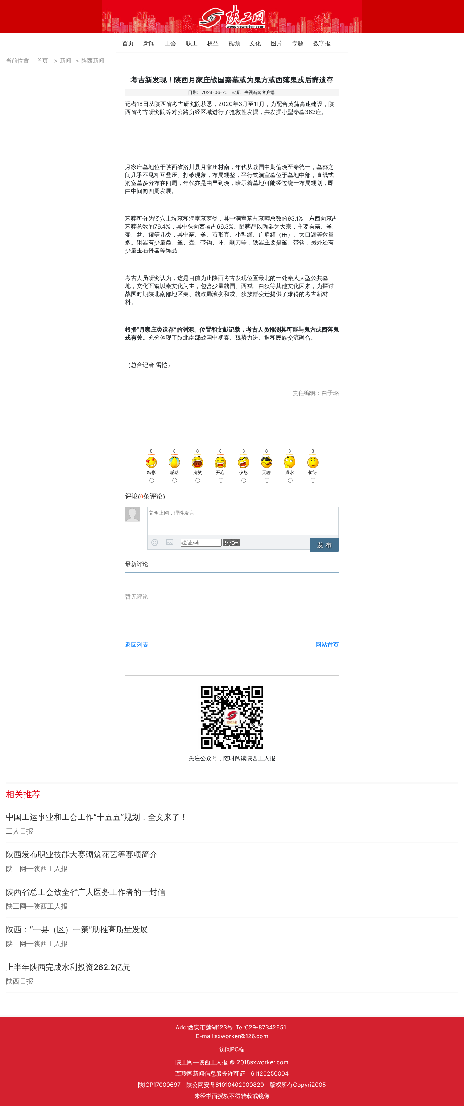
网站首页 (327, 644)
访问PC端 (232, 1049)
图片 (273, 43)
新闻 (145, 43)
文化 (251, 43)
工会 (167, 43)
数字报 (315, 43)
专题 (294, 43)
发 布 (324, 545)
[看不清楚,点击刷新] (231, 542)
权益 (209, 43)
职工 (188, 43)
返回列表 (136, 644)
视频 (230, 43)
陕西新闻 (92, 60)
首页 (124, 43)
